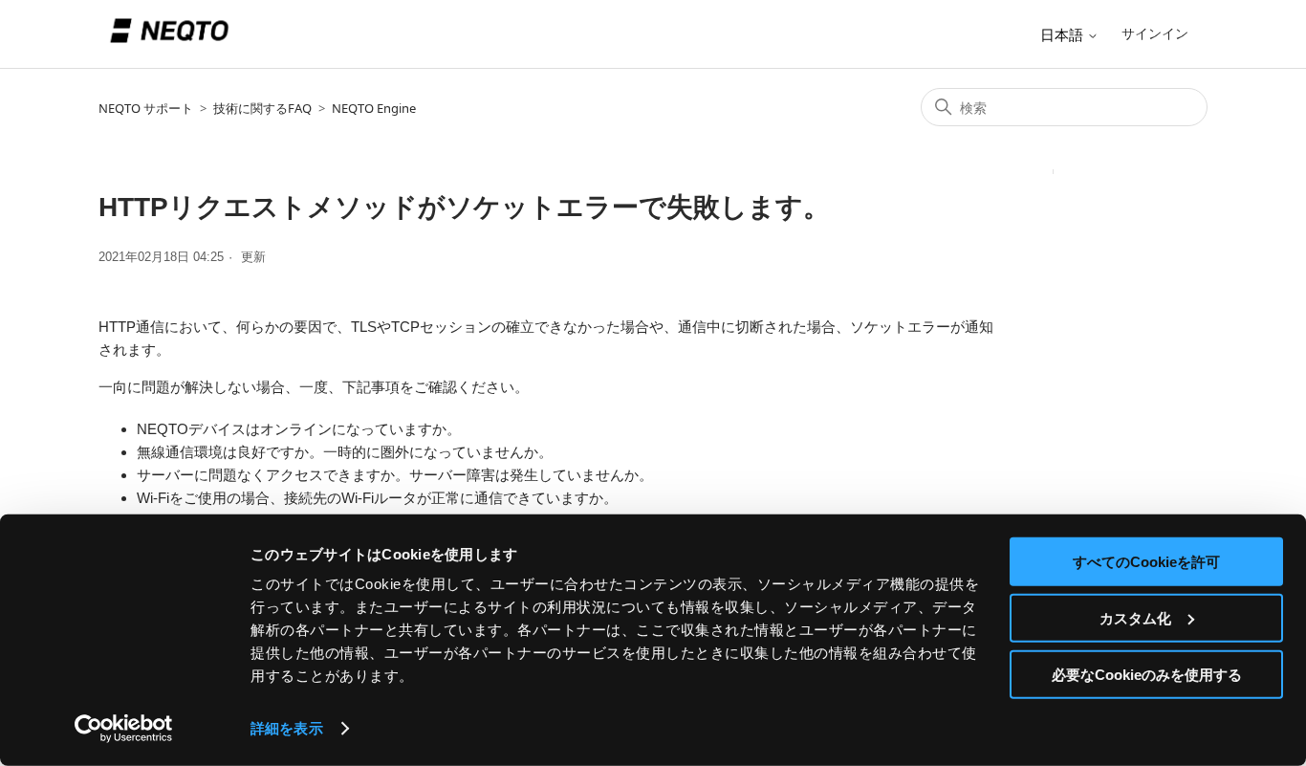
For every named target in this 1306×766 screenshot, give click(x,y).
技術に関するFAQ (262, 108)
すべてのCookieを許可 (1146, 562)
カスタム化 (1135, 618)
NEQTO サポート (145, 108)
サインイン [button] (1154, 33)
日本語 (1063, 35)
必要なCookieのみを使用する (1147, 674)
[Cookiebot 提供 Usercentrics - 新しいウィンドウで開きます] (123, 728)
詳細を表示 (286, 728)
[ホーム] (169, 49)
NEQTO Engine (374, 108)
